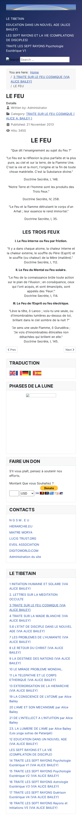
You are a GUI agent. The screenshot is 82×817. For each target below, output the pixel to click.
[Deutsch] (25, 373)
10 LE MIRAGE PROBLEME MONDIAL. (36, 669)
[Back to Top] (75, 810)
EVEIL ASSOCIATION (24, 544)
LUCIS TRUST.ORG (22, 538)
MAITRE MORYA (20, 532)
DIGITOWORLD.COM (23, 551)
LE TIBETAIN (15, 19)
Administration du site (25, 557)
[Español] (38, 373)
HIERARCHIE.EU (20, 526)
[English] (12, 373)
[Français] (19, 373)
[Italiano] (32, 373)
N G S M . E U (19, 520)
